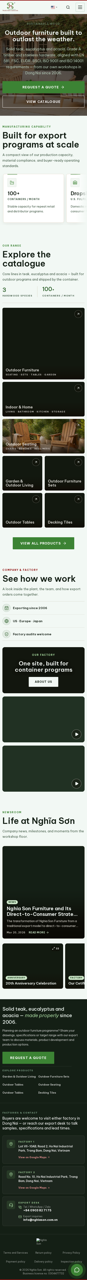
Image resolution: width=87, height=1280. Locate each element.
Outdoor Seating (49, 1084)
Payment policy (15, 1261)
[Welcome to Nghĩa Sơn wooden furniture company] (43, 768)
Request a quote (40, 87)
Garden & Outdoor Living (19, 1076)
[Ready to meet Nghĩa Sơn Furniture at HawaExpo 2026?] (43, 719)
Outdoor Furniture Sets (53, 1076)
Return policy (43, 1252)
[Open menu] (80, 7)
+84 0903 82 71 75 (37, 1210)
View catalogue (44, 102)
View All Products (40, 543)
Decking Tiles (47, 1092)
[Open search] (68, 7)
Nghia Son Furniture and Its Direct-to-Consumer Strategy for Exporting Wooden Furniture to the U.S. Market (43, 916)
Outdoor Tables (12, 1084)
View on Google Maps (32, 1157)
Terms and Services (15, 1252)
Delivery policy (43, 1261)
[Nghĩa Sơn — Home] (10, 6)
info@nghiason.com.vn (40, 1220)
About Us (43, 682)
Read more (37, 932)
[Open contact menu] (77, 1270)
